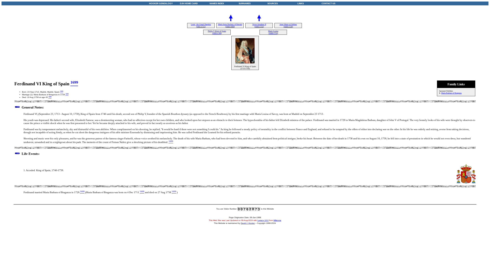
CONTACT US (328, 3)
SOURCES (272, 3)
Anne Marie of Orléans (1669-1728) (288, 25)
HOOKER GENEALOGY (161, 3)
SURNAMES (245, 3)
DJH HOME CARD (189, 3)
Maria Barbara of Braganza (451, 93)
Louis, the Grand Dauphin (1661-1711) (201, 25)
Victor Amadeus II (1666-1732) (259, 25)
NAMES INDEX (217, 3)
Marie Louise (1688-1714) (273, 32)
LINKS (300, 3)
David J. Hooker (248, 223)
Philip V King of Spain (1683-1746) (217, 32)
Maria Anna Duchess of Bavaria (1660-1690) (230, 25)
